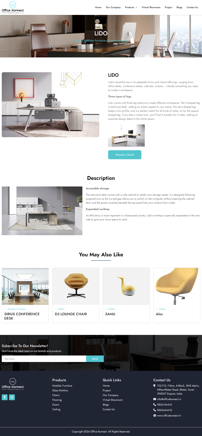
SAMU (110, 314)
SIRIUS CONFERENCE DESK (22, 316)
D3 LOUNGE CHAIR (71, 314)
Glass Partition (60, 390)
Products (129, 7)
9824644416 (164, 410)
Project (168, 7)
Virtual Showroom (151, 7)
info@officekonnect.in (169, 399)
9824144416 (164, 405)
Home (98, 7)
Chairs (61, 309)
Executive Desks (118, 40)
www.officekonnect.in (169, 416)
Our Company (113, 7)
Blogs (179, 7)
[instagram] (12, 397)
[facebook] (5, 397)
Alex (159, 314)
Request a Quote (125, 155)
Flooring (57, 400)
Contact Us (192, 7)
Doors (55, 405)
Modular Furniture (95, 40)
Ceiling (56, 409)
